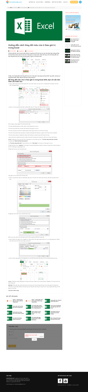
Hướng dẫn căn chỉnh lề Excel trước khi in (56, 301)
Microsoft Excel (15, 7)
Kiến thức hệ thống (56, 2)
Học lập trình (39, 2)
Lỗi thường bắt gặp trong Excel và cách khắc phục (36, 318)
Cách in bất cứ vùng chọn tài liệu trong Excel (36, 312)
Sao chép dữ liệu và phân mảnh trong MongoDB (75, 40)
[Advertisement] (34, 361)
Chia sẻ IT (65, 2)
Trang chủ (32, 2)
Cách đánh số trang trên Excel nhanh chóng (18, 313)
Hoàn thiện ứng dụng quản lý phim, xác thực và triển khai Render (75, 56)
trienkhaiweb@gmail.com (20, 384)
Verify (34, 339)
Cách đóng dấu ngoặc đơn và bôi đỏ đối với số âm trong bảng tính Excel (37, 307)
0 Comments (30, 51)
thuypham (21, 51)
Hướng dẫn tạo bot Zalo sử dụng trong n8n (76, 45)
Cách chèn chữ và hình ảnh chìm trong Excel (18, 307)
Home (9, 7)
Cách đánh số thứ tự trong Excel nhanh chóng (55, 312)
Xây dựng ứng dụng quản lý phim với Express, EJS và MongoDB (75, 61)
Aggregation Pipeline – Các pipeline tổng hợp (75, 51)
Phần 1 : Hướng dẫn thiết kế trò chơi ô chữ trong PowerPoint (37, 301)
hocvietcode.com (62, 385)
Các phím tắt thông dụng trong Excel (17, 319)
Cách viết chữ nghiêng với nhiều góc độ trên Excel (56, 307)
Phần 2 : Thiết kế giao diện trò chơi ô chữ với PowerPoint (18, 301)
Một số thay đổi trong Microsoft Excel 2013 (55, 319)
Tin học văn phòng (24, 7)
